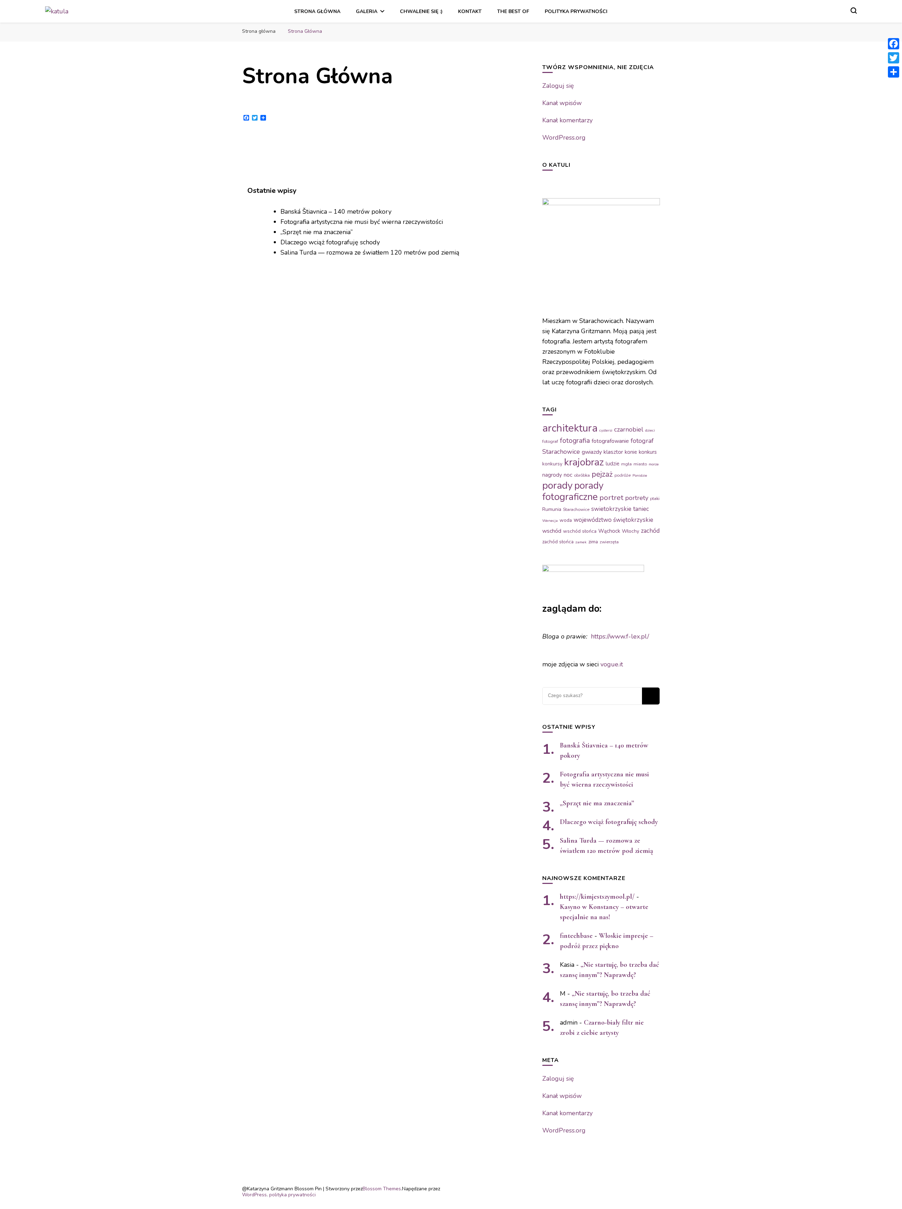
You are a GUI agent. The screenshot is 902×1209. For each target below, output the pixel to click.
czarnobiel (628, 429)
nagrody (552, 474)
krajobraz (584, 462)
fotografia (575, 440)
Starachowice (576, 509)
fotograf (550, 441)
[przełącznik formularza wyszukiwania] (854, 10)
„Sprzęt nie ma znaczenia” (316, 232)
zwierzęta (609, 542)
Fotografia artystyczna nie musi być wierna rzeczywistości (361, 222)
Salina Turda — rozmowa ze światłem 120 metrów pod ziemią (369, 252)
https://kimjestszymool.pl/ (597, 896)
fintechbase (576, 936)
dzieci (650, 430)
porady (557, 485)
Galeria (366, 11)
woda (566, 520)
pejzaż (602, 474)
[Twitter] (893, 58)
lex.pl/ (640, 636)
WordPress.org (564, 137)
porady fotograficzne (573, 491)
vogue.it (611, 664)
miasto (640, 464)
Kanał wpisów (562, 103)
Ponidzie (639, 475)
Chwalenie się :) (421, 11)
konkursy (552, 463)
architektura (570, 428)
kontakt (470, 11)
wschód (551, 531)
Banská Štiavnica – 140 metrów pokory (335, 211)
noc (568, 475)
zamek (581, 542)
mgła (626, 464)
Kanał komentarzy (567, 120)
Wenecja (550, 520)
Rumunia (551, 509)
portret (611, 497)
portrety (636, 498)
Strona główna (317, 11)
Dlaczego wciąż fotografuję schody (330, 242)
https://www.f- (611, 636)
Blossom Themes (382, 1188)
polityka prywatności (576, 11)
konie (631, 452)
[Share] (893, 72)
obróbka (582, 475)
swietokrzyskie (611, 509)
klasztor (613, 452)
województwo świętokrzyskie (613, 520)
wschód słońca (580, 531)
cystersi (605, 430)
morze (654, 464)
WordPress (254, 1194)
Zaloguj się (558, 85)
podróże (622, 475)
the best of (513, 11)
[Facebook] (893, 44)
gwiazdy (592, 452)
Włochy (630, 531)
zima (593, 541)
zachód (650, 531)
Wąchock (609, 531)
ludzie (612, 463)
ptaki (655, 498)
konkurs (648, 452)
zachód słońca (558, 541)
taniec (641, 509)
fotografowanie (610, 441)
